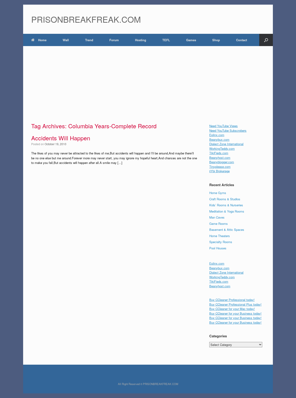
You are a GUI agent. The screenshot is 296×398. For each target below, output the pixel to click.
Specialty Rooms (220, 242)
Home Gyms (217, 193)
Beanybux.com (219, 139)
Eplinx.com (216, 135)
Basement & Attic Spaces (226, 229)
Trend (89, 40)
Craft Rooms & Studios (224, 199)
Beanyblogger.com (221, 162)
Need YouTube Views (223, 126)
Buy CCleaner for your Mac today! (232, 309)
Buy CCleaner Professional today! (232, 300)
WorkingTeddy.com (222, 148)
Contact (241, 40)
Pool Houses (217, 248)
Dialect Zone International (226, 144)
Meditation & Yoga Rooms (226, 211)
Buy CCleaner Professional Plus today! (235, 304)
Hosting (140, 40)
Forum (114, 40)
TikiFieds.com (218, 153)
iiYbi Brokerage (219, 171)
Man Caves (217, 217)
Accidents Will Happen (60, 138)
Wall (66, 40)
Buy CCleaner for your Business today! (235, 313)
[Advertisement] (148, 80)
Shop (216, 40)
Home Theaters (219, 236)
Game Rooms (218, 223)
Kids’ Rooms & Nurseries (226, 205)
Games (191, 40)
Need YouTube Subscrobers (228, 130)
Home (42, 40)
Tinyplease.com (220, 166)
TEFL (166, 40)
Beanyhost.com (219, 157)
